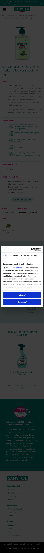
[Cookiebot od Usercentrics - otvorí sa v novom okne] (31, 249)
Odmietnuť (22, 302)
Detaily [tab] (15, 256)
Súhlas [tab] (5, 256)
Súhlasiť (22, 295)
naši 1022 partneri (15, 268)
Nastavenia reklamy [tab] (29, 256)
